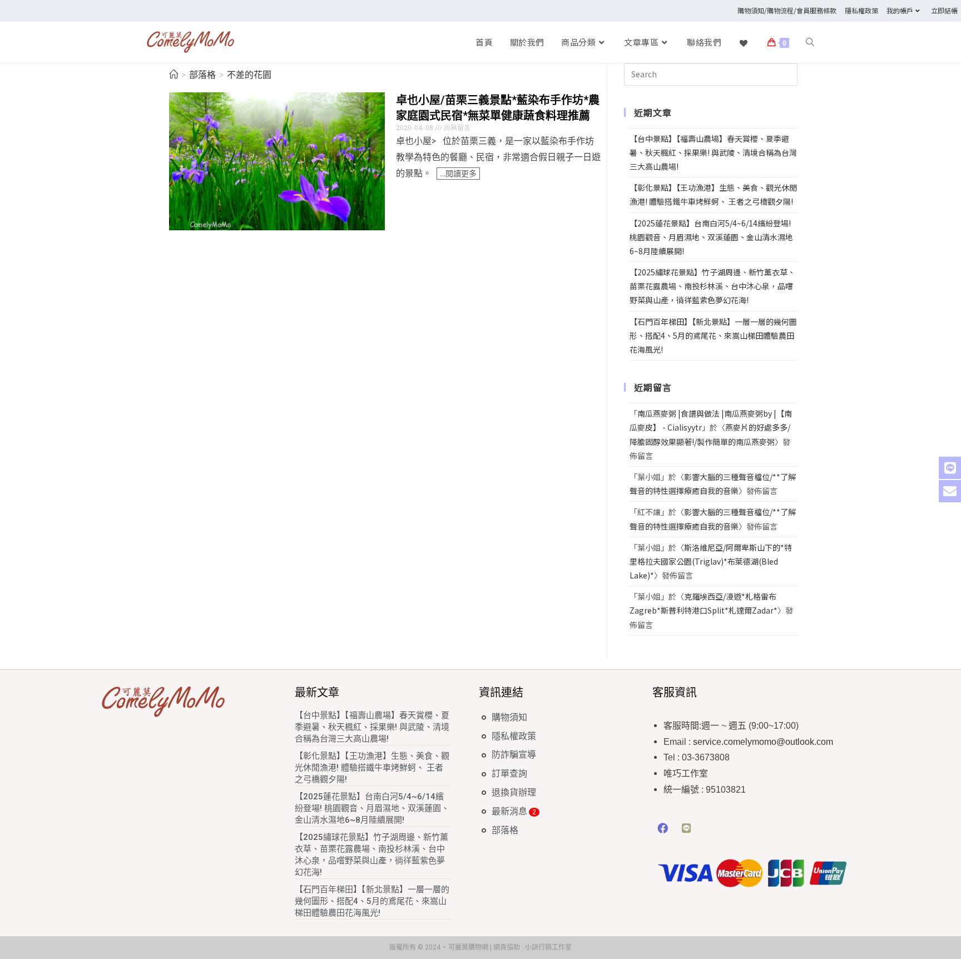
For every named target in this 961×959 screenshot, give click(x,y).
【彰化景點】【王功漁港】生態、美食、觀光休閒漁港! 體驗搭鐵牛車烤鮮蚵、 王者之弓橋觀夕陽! (372, 767)
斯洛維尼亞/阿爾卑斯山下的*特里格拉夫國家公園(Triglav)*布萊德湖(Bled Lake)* (711, 561)
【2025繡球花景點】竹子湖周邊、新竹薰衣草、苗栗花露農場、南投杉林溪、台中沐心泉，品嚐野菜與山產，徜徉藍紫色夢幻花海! (712, 285)
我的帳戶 (899, 10)
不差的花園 (249, 75)
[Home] (173, 75)
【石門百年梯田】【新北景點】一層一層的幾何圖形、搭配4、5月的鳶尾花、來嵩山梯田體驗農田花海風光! (713, 335)
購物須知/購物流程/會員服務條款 (786, 10)
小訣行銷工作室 (548, 947)
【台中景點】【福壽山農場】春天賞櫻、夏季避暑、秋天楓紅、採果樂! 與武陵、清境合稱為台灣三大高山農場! (713, 152)
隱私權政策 (861, 10)
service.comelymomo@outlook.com (763, 742)
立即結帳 (944, 10)
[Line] (686, 828)
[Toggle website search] (810, 42)
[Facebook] (662, 828)
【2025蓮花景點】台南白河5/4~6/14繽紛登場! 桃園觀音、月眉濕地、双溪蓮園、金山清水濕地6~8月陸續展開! (711, 236)
